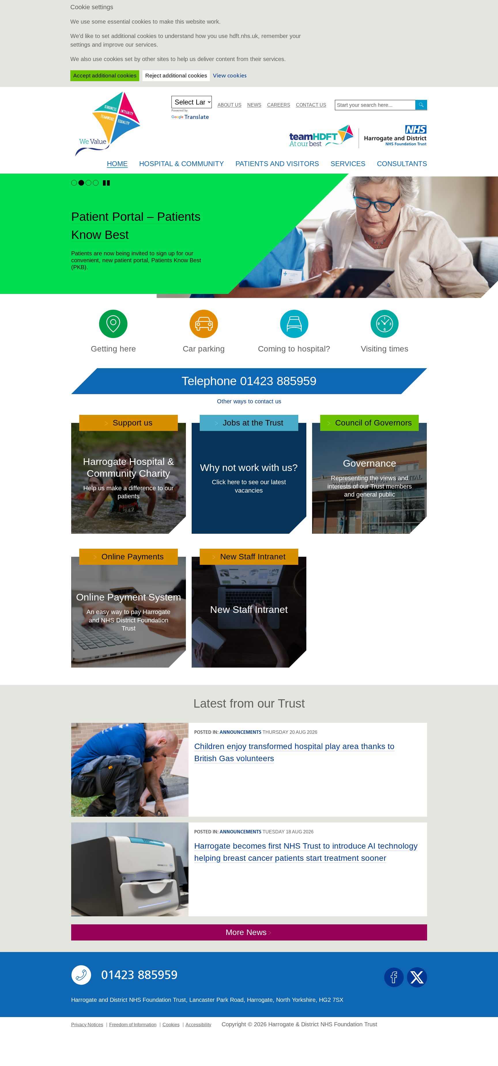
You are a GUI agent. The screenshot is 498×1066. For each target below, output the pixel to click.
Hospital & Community (181, 164)
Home (117, 164)
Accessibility (198, 1025)
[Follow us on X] (417, 977)
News (254, 104)
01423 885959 (278, 381)
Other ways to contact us (249, 401)
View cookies (229, 75)
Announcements (240, 732)
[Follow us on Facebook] (394, 977)
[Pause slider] (106, 182)
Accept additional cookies (105, 76)
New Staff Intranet (252, 556)
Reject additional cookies (176, 76)
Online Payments (131, 556)
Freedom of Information (132, 1025)
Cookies (171, 1025)
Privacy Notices (87, 1025)
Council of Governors (372, 422)
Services (348, 164)
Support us (131, 422)
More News (246, 932)
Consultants (402, 164)
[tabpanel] (249, 240)
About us (230, 104)
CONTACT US (311, 104)
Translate (196, 116)
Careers (278, 104)
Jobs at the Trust (251, 422)
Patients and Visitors (277, 164)
